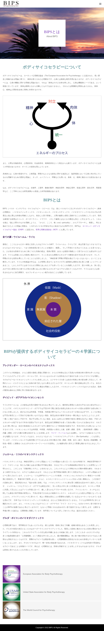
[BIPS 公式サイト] (11, 4)
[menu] (100, 4)
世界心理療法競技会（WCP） (47, 230)
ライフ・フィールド (59, 433)
